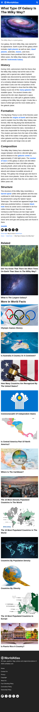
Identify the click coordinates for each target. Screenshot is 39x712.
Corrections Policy (6, 686)
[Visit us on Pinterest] (13, 696)
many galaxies (25, 90)
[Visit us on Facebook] (6, 696)
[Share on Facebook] (6, 229)
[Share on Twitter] (9, 229)
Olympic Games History (12, 328)
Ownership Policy (6, 689)
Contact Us (4, 671)
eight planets (13, 49)
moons (18, 52)
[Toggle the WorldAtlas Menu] (2, 2)
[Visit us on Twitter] (10, 696)
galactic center (24, 156)
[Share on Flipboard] (2, 229)
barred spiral (6, 194)
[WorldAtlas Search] (37, 2)
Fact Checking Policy (7, 683)
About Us (3, 680)
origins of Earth (19, 118)
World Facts (19, 233)
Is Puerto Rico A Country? (12, 646)
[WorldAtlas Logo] (12, 2)
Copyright (4, 677)
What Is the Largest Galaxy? (14, 298)
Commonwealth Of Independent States (18, 414)
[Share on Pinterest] (13, 229)
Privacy (3, 674)
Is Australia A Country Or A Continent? (18, 356)
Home (3, 668)
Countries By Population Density (15, 561)
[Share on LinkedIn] (16, 229)
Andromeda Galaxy (15, 60)
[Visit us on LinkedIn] (17, 696)
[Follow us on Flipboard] (2, 696)
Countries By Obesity (10, 588)
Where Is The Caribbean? (12, 472)
